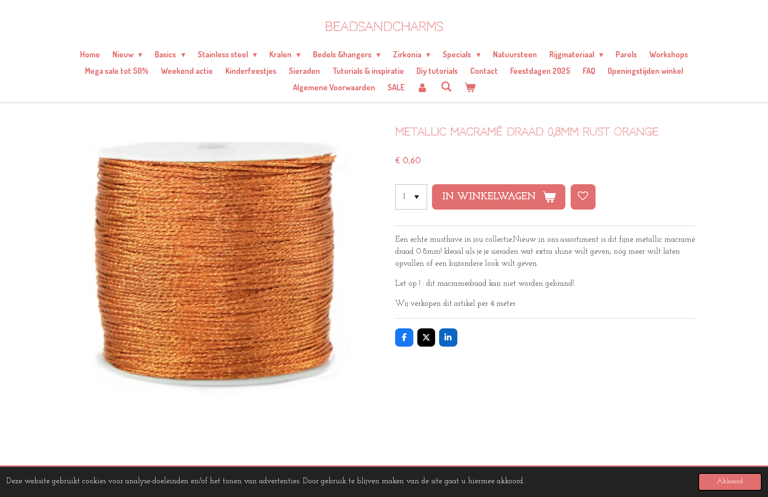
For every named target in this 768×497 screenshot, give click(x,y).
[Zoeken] (446, 86)
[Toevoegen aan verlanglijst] (583, 196)
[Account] (422, 87)
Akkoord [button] (730, 481)
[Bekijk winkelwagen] (469, 87)
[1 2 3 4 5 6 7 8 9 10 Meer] (411, 196)
